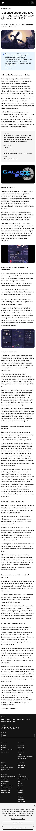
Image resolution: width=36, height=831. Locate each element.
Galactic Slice (5, 112)
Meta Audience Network (19, 588)
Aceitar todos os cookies (18, 828)
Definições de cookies (18, 819)
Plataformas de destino (9, 26)
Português (25, 719)
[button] (18, 27)
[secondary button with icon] (32, 2)
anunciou (28, 586)
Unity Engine (17, 226)
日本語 (13, 719)
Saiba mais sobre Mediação (10, 708)
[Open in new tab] (11, 750)
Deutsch (8, 719)
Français (19, 719)
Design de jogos (14, 24)
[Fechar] (35, 806)
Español (3, 721)
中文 (30, 719)
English (3, 719)
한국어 (14, 721)
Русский (9, 721)
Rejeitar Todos (18, 823)
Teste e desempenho (27, 24)
